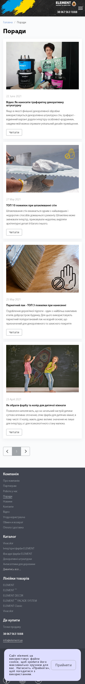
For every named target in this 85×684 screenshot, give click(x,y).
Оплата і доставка (13, 527)
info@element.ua (12, 640)
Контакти (8, 506)
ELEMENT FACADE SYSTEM (20, 600)
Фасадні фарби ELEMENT (17, 554)
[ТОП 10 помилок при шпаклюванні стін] (42, 169)
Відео (6, 512)
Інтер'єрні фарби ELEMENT (18, 548)
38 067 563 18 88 (67, 12)
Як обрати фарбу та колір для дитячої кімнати (36, 405)
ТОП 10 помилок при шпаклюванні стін (31, 205)
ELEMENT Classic (12, 606)
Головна (8, 22)
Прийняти (63, 665)
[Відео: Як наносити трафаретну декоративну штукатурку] (42, 66)
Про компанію (11, 480)
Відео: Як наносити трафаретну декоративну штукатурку (35, 104)
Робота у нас (10, 491)
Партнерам (9, 486)
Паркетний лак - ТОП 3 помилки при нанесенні (36, 305)
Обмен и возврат (13, 522)
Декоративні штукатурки (17, 559)
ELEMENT (8, 585)
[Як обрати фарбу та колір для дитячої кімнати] (42, 369)
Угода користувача (14, 517)
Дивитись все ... (12, 569)
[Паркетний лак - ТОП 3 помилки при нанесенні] (42, 269)
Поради (7, 496)
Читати (14, 132)
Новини (7, 501)
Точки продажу (12, 627)
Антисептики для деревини (19, 564)
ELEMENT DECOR (13, 595)
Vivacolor (8, 543)
